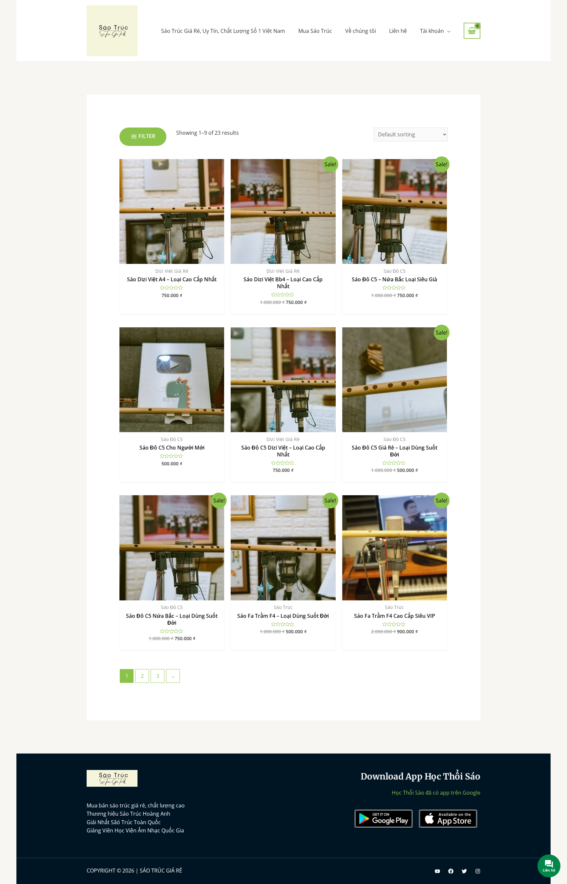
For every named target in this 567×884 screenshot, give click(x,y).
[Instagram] (477, 871)
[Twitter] (464, 871)
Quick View (171, 257)
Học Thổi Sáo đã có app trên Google (436, 792)
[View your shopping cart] (472, 31)
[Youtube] (437, 871)
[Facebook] (450, 871)
